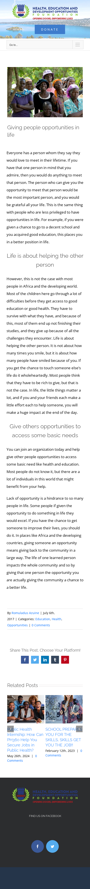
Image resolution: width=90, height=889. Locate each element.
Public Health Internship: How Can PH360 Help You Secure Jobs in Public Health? (25, 740)
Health (56, 619)
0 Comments (41, 625)
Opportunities (17, 625)
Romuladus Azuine (25, 613)
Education (42, 619)
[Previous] (10, 729)
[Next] (79, 729)
